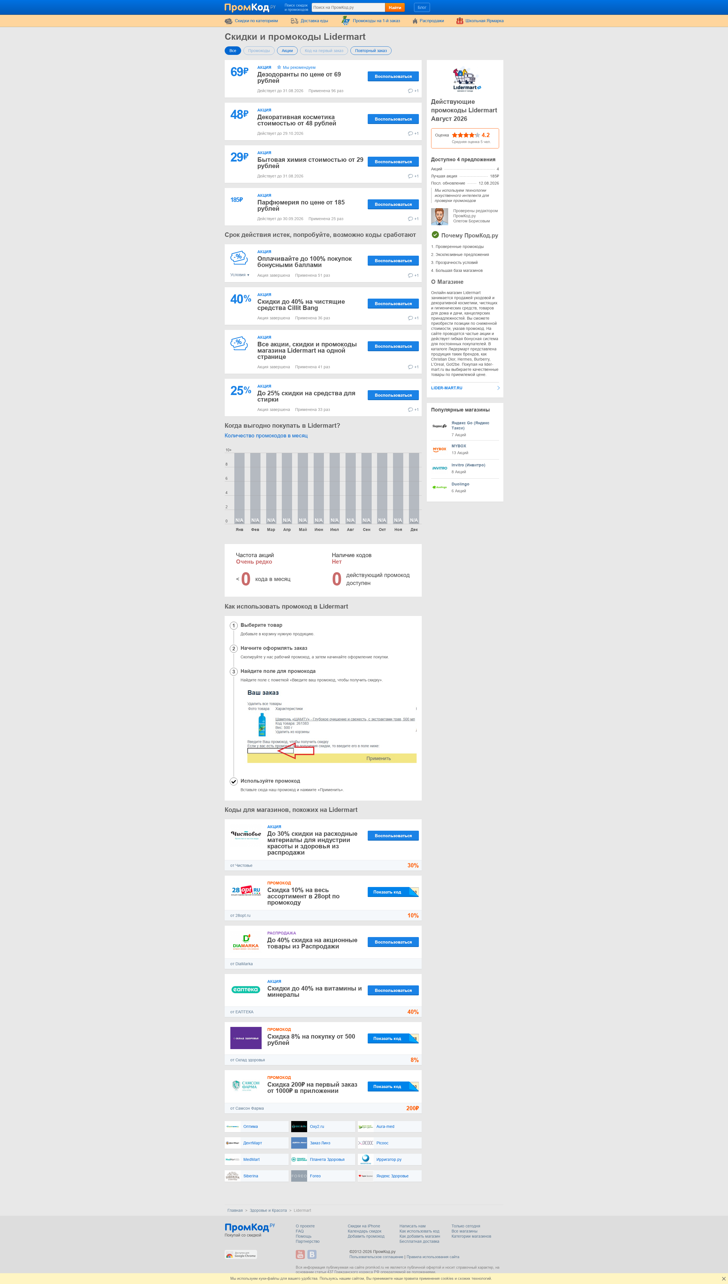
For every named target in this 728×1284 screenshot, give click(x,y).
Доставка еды (314, 20)
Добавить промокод (366, 1236)
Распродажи (432, 20)
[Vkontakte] (312, 1254)
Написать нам (413, 1226)
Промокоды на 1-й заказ (376, 20)
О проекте (305, 1226)
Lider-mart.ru (446, 388)
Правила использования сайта (433, 1257)
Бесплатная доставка (419, 1241)
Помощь (303, 1236)
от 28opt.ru (240, 915)
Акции (287, 50)
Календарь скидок (364, 1231)
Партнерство (308, 1241)
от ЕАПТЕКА (241, 1012)
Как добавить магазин (420, 1236)
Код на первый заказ (324, 50)
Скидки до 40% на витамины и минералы (314, 991)
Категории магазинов (471, 1236)
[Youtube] (301, 1254)
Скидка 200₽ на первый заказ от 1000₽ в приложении (312, 1087)
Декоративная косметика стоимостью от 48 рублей (296, 120)
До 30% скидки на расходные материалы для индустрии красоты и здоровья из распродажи (312, 843)
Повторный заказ (371, 50)
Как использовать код (419, 1231)
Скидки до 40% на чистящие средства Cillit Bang (301, 304)
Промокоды (259, 50)
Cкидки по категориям (256, 20)
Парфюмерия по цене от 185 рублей (301, 205)
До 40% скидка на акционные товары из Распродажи (312, 943)
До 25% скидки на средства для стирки (306, 396)
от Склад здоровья (247, 1060)
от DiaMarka (241, 964)
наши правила (406, 1278)
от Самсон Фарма (247, 1108)
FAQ (300, 1231)
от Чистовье (241, 865)
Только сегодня (466, 1226)
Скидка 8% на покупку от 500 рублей (311, 1039)
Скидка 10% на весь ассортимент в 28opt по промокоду (303, 896)
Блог (422, 7)
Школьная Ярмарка (485, 20)
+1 (416, 90)
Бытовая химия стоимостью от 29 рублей (310, 162)
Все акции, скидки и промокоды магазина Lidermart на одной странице (307, 350)
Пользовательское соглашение (376, 1257)
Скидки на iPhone (364, 1226)
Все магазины (464, 1231)
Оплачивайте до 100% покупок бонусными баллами (304, 261)
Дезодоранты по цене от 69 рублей (299, 77)
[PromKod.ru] (250, 7)
